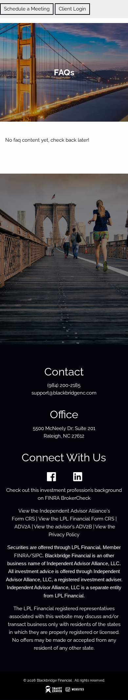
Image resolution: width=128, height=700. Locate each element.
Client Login (72, 9)
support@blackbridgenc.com (64, 393)
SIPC (37, 556)
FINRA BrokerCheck (68, 498)
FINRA (21, 556)
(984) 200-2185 (63, 385)
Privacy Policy (64, 535)
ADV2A (22, 527)
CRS (30, 519)
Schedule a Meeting (27, 9)
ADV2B (84, 527)
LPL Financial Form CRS (87, 519)
